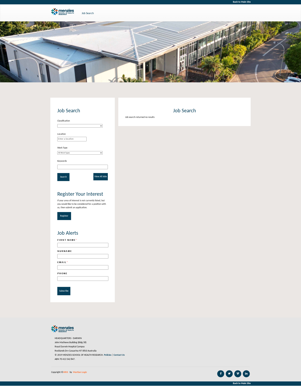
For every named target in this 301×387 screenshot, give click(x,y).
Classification (63, 121)
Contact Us (119, 355)
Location (61, 134)
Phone (62, 273)
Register (64, 216)
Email (62, 262)
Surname (64, 251)
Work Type (62, 148)
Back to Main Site (242, 2)
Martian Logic (80, 372)
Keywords (62, 161)
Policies (107, 355)
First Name (67, 240)
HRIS (66, 372)
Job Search (88, 13)
